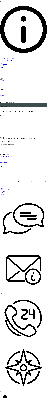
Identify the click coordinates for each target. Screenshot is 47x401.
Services (2, 57)
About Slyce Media (5, 64)
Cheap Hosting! (3, 66)
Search (2, 69)
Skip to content (1, 0)
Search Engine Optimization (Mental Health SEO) (8, 58)
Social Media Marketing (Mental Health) (7, 60)
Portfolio (2, 193)
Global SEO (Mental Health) (7, 59)
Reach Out (2, 194)
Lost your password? (2, 80)
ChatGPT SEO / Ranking (5, 62)
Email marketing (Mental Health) (6, 61)
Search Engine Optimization (4, 187)
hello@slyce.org (2, 95)
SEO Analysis (4, 65)
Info (1, 63)
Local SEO (2, 188)
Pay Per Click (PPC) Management (5, 189)
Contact (2, 67)
